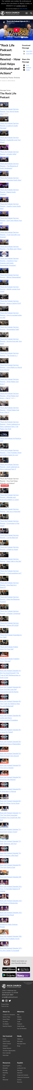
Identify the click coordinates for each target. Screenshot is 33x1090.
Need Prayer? (6, 1066)
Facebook (28, 67)
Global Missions (7, 1048)
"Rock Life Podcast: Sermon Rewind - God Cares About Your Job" (11, 220)
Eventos (19, 1080)
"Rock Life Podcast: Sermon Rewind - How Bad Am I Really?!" (9, 585)
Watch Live (20, 1039)
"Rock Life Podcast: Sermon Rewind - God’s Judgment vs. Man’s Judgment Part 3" (9, 466)
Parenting (5, 1073)
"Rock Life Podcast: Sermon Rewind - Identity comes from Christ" (10, 289)
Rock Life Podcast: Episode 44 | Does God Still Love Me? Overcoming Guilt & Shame (10, 689)
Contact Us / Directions (9, 1014)
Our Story (5, 1021)
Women (19, 1017)
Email (27, 65)
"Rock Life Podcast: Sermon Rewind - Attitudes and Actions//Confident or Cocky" (9, 497)
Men (18, 1014)
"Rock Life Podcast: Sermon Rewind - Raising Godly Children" (9, 192)
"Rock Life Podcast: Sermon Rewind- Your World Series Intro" (9, 111)
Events (4, 1039)
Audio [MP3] (29, 53)
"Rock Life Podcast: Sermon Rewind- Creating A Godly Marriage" (9, 125)
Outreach (19, 1024)
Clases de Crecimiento (23, 1077)
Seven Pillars (6, 1019)
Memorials (5, 1080)
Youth (18, 1021)
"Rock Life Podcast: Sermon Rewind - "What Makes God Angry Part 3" (9, 410)
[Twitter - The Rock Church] (10, 1001)
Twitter (28, 70)
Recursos (19, 1082)
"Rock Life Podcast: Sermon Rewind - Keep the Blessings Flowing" (10, 599)
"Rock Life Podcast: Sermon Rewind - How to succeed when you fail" (11, 315)
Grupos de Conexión (22, 1075)
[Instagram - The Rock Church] (6, 1001)
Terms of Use (4, 1006)
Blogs (18, 1046)
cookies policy (20, 6)
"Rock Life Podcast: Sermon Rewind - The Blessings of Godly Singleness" (9, 166)
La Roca (19, 1066)
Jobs (4, 1077)
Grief (4, 1075)
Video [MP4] (29, 51)
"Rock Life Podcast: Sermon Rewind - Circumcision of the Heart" (9, 523)
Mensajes (19, 1070)
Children (19, 1019)
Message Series (21, 1043)
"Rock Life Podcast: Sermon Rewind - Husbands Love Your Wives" (10, 140)
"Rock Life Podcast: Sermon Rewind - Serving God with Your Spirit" (11, 341)
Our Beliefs (6, 1024)
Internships (6, 1055)
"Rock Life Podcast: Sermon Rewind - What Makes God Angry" (9, 381)
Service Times (6, 1017)
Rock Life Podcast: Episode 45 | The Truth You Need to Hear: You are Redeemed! (10, 703)
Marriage (5, 1070)
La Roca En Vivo (21, 1068)
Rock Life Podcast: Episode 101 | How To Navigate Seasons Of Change (11, 888)
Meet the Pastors (7, 1026)
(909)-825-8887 (8, 995)
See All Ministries (21, 1028)
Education (5, 1068)
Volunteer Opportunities (9, 1050)
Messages (20, 1041)
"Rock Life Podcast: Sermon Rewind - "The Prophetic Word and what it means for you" (10, 452)
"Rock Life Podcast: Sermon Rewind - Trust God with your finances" (10, 234)
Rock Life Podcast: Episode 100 (10, 877)
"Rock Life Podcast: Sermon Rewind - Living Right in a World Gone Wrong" (11, 367)
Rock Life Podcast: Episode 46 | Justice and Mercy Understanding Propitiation (10, 718)
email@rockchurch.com (10, 997)
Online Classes (7, 1043)
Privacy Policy (5, 1004)
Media (19, 1036)
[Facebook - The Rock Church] (3, 1001)
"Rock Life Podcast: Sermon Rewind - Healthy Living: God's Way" (10, 206)
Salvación (19, 1073)
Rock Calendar (7, 1053)
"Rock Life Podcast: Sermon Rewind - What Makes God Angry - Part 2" (9, 395)
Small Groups (20, 1026)
